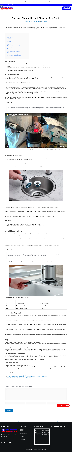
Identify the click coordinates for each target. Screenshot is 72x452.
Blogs (41, 8)
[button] (1, 6)
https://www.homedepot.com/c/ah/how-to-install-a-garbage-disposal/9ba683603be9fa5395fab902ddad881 (27, 376)
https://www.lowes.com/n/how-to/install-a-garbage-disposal (18, 375)
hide (10, 34)
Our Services (23, 8)
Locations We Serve (32, 8)
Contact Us (50, 8)
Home (19, 8)
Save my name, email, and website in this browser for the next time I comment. (21, 406)
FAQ (38, 8)
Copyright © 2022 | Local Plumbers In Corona (33, 449)
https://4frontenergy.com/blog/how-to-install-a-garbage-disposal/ (19, 377)
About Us (45, 8)
